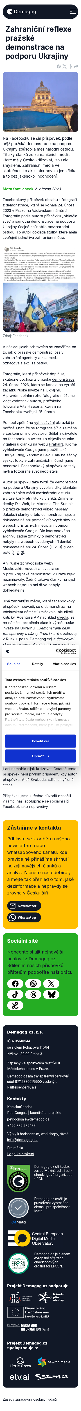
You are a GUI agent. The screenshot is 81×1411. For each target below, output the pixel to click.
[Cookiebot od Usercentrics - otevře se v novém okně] (57, 651)
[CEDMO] (35, 1238)
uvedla (62, 617)
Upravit (38, 756)
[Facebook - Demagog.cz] (15, 983)
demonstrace (63, 379)
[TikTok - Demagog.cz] (15, 994)
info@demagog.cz (22, 1139)
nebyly (54, 585)
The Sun (60, 503)
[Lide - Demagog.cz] (15, 1005)
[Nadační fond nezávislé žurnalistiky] (20, 1297)
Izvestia (47, 568)
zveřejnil (30, 411)
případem (50, 774)
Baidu (48, 455)
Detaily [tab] (37, 664)
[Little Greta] (21, 1362)
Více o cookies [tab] (64, 664)
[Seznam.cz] (51, 1376)
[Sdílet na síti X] (65, 66)
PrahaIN (56, 444)
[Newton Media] (54, 1362)
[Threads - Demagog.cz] (33, 994)
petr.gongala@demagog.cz (28, 1119)
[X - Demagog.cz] (51, 983)
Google (31, 449)
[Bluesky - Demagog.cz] (51, 994)
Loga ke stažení (20, 1154)
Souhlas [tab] (13, 664)
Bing (20, 455)
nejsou (23, 585)
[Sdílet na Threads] (70, 66)
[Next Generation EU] (28, 1312)
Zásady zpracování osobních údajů (30, 1399)
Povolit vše (40, 741)
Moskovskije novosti (20, 568)
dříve (43, 585)
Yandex (32, 455)
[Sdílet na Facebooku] (59, 66)
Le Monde (39, 503)
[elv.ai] (19, 1377)
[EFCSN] (18, 1263)
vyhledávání (44, 422)
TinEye (8, 455)
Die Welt (22, 503)
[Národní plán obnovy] (51, 1297)
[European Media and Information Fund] (28, 1327)
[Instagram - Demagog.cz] (33, 983)
